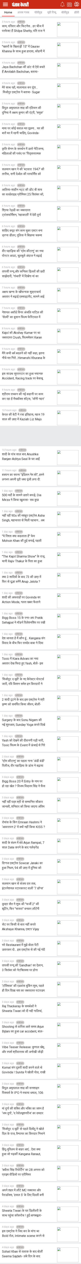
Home (8, 12)
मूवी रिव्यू (51, 12)
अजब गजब (23, 12)
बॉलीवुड (65, 12)
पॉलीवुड (38, 12)
